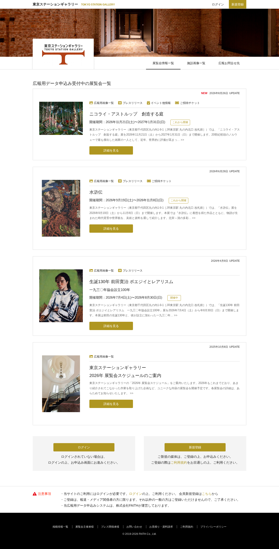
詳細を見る (111, 150)
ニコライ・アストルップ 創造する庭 (126, 114)
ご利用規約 (179, 462)
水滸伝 (95, 192)
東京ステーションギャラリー (74, 4)
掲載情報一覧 (60, 526)
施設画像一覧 (196, 63)
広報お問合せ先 (229, 63)
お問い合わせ (134, 526)
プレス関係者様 (110, 526)
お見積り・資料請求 (161, 526)
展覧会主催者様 (84, 526)
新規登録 (237, 4)
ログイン (218, 4)
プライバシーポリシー (213, 526)
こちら (207, 494)
